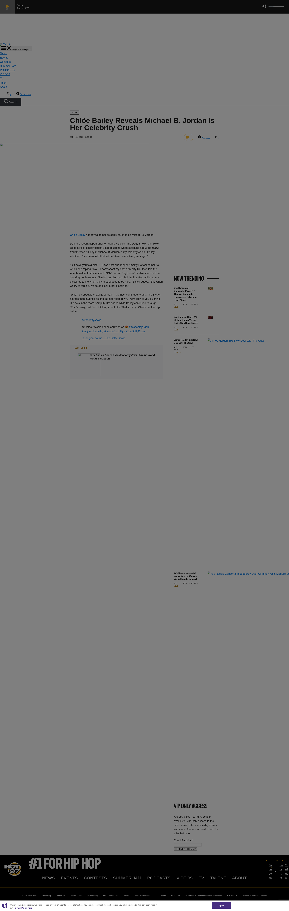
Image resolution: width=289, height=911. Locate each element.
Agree (221, 905)
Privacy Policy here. (23, 907)
